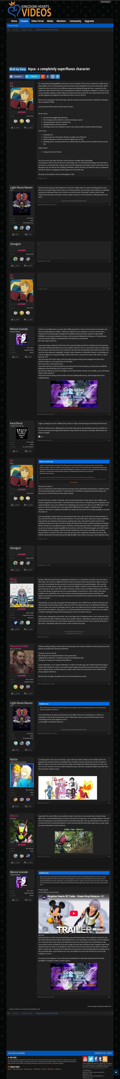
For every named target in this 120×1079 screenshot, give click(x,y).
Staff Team (50, 1069)
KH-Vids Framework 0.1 (95, 1067)
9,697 (30, 265)
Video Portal (37, 21)
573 (30, 234)
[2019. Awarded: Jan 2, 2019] (28, 228)
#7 (109, 539)
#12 (109, 803)
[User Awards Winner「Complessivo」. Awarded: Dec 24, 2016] (28, 121)
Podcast (43, 1069)
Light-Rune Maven (21, 187)
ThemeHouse (87, 1070)
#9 (109, 637)
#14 (109, 997)
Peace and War (42, 684)
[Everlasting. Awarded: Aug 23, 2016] (22, 228)
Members (61, 21)
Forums (24, 21)
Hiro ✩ (39, 856)
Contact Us (100, 1053)
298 (30, 451)
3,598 (30, 693)
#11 (109, 733)
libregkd (40, 261)
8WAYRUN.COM (35, 1009)
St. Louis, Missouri (28, 447)
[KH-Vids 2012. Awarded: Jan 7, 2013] (28, 687)
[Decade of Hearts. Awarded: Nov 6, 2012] (28, 259)
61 (42, 72)
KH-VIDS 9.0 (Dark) (16, 1053)
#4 (109, 289)
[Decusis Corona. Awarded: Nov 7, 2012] (16, 800)
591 (30, 806)
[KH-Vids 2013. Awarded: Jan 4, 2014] (22, 800)
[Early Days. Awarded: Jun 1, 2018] (16, 259)
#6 (109, 440)
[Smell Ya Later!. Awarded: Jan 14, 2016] (28, 856)
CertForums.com (88, 1078)
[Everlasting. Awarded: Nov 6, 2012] (22, 623)
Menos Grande (19, 329)
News (9, 1069)
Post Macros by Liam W (98, 1065)
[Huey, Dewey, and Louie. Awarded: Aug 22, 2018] (16, 228)
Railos (14, 759)
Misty (39, 637)
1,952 (30, 862)
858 (30, 356)
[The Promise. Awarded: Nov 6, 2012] (28, 623)
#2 (109, 204)
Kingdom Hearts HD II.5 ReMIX (26, 72)
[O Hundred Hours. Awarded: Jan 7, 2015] (16, 856)
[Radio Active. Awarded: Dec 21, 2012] (16, 623)
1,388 (30, 127)
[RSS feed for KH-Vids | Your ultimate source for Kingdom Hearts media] (105, 1059)
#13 (109, 856)
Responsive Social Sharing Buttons (93, 1076)
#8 (109, 565)
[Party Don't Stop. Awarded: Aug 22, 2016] (22, 856)
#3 (109, 261)
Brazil (31, 352)
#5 (109, 414)
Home (14, 21)
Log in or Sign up (105, 2)
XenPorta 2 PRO (13, 1009)
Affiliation (58, 1069)
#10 (109, 684)
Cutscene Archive (17, 1069)
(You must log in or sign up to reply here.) (99, 1006)
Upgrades (89, 21)
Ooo (32, 795)
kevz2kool (16, 423)
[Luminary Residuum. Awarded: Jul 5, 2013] (22, 687)
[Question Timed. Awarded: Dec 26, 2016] (22, 121)
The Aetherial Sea (28, 223)
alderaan (30, 617)
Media (50, 21)
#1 (109, 178)
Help (109, 1053)
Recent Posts (13, 26)
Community (75, 21)
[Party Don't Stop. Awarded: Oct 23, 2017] (16, 121)
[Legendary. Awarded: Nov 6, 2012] (22, 259)
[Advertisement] (60, 49)
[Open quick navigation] (112, 30)
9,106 (30, 629)
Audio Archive (28, 1069)
